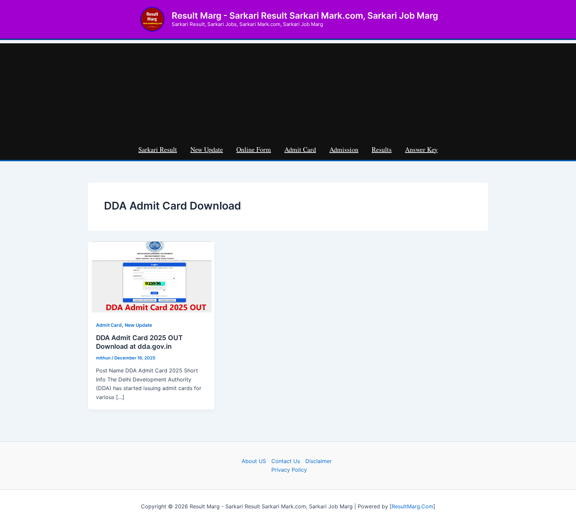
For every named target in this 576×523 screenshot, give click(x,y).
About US (254, 461)
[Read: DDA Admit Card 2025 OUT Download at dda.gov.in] (151, 276)
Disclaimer (318, 461)
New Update (138, 325)
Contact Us (285, 461)
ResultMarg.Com (412, 506)
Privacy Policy (289, 469)
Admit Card (109, 325)
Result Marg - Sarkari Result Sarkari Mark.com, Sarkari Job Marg (305, 15)
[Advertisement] (288, 90)
